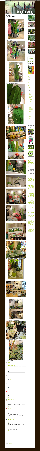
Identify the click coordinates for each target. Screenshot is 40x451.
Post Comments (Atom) (10, 443)
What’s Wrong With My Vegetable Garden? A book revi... (31, 102)
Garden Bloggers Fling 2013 (30, 193)
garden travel (30, 197)
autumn (28, 179)
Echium (28, 187)
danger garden (10, 379)
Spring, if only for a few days (31, 110)
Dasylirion (33, 185)
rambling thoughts (32, 220)
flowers (29, 191)
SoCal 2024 (29, 225)
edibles (30, 187)
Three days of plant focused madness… (31, 97)
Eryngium (33, 188)
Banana (31, 179)
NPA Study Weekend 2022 (31, 211)
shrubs (33, 223)
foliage (30, 191)
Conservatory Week (32, 184)
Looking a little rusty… (30, 107)
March (29, 93)
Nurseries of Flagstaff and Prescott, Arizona (31, 117)
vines (31, 230)
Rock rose (9, 408)
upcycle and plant (32, 228)
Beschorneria (30, 180)
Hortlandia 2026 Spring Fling (30, 200)
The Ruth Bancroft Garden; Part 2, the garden (31, 94)
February (29, 118)
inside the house (29, 202)
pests (30, 216)
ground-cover (33, 198)
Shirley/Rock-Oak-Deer (10, 365)
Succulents (9, 362)
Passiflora (28, 216)
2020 (28, 80)
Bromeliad (29, 181)
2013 (28, 85)
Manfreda (33, 205)
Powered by (29, 63)
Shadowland (31, 223)
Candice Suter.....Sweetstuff (10, 399)
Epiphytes (28, 188)
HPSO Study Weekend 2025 (31, 201)
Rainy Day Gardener (9, 419)
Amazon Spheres (32, 178)
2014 (28, 84)
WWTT (29, 232)
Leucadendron (33, 204)
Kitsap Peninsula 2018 (32, 203)
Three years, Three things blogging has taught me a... (31, 108)
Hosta (33, 200)
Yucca (30, 232)
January (29, 119)
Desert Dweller (9, 383)
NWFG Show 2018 (29, 212)
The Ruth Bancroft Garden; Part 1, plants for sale (31, 95)
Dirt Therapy (29, 160)
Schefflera (33, 222)
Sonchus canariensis (32, 225)
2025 (28, 76)
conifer (30, 184)
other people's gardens (31, 214)
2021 (28, 79)
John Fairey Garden (32, 202)
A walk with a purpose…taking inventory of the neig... (31, 113)
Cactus (8, 362)
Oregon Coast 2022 (31, 213)
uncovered (29, 228)
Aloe (30, 178)
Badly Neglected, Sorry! (30, 166)
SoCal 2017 (33, 224)
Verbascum (31, 229)
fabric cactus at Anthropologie (31, 98)
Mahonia (31, 205)
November (30, 87)
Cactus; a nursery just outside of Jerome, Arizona (31, 99)
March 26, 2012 (13, 365)
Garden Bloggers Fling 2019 (30, 195)
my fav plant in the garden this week (31, 207)
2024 (28, 77)
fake (29, 189)
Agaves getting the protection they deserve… (31, 111)
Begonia (28, 180)
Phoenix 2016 (32, 216)
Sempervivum (29, 223)
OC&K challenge (32, 212)
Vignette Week (30, 230)
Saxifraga (31, 222)
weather (33, 230)
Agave (28, 178)
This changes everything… (31, 109)
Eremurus (31, 188)
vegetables (29, 229)
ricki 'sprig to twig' (9, 428)
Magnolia (28, 205)
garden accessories (29, 192)
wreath (28, 232)
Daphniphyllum (30, 185)
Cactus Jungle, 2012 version (31, 96)
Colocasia (28, 184)
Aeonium (28, 177)
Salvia (31, 221)
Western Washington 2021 (30, 231)
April (29, 92)
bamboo (29, 179)
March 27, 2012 (14, 379)
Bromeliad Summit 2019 (32, 181)
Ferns (33, 190)
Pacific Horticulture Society (30, 215)
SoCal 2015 (30, 224)
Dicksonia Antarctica (32, 186)
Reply (8, 368)
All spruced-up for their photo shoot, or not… (31, 100)
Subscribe (30, 61)
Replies (8, 422)
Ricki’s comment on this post (14, 17)
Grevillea (30, 198)
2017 (28, 82)
